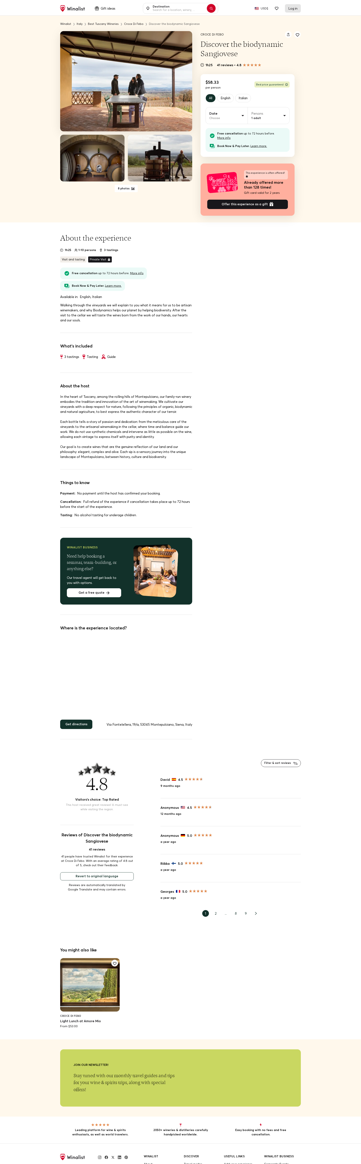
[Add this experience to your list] (297, 34)
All (211, 98)
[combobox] (178, 8)
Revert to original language (97, 879)
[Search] (213, 8)
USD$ (264, 8)
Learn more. (258, 146)
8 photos (124, 188)
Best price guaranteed (269, 84)
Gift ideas (108, 8)
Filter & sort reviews (276, 765)
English (227, 98)
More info (224, 138)
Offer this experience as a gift (245, 205)
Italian (246, 98)
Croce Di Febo (212, 34)
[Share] (288, 34)
